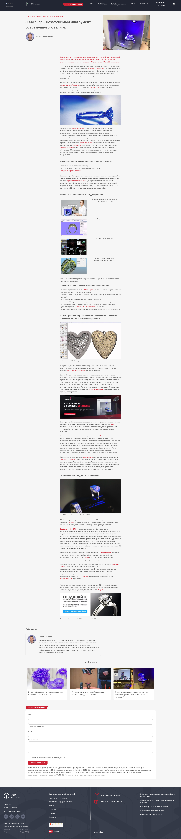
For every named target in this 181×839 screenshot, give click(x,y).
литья (112, 424)
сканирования (88, 457)
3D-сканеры (31, 16)
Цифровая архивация (57, 16)
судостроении (77, 145)
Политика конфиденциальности (15, 823)
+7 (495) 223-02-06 (159, 3)
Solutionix (70, 522)
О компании (144, 3)
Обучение (52, 813)
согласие (42, 775)
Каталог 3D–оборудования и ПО (118, 4)
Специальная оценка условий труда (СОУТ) (16, 832)
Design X (85, 576)
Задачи (133, 3)
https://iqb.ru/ (67, 768)
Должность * (32, 723)
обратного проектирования (76, 370)
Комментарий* (33, 740)
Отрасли (90, 3)
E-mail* (30, 731)
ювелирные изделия (96, 389)
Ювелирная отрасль (42, 16)
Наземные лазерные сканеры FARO (152, 810)
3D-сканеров (88, 290)
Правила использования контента (16, 826)
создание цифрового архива (71, 171)
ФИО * (30, 714)
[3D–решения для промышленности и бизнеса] (12, 4)
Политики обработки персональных (109, 772)
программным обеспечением (86, 307)
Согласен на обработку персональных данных (48, 758)
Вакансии (52, 817)
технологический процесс (70, 85)
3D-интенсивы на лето (73, 4)
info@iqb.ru (161, 5)
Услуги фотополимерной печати (151, 814)
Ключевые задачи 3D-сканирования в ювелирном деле (79, 57)
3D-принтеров (95, 87)
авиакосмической (86, 143)
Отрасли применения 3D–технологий (62, 794)
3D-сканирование (78, 128)
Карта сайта (98, 832)
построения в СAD (66, 578)
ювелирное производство (96, 68)
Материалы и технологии (102, 4)
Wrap (87, 557)
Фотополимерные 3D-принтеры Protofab (154, 806)
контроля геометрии (67, 147)
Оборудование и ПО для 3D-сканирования (105, 62)
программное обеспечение (76, 181)
